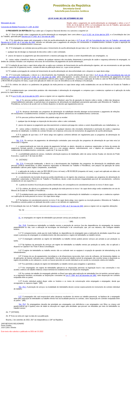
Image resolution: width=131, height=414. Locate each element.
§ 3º (17, 112)
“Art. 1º (18, 100)
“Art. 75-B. (22, 225)
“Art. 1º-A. (20, 140)
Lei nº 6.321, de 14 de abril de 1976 (95, 35)
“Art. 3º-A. (20, 164)
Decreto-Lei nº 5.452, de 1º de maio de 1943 (66, 206)
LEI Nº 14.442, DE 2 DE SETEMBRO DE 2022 (65, 18)
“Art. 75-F (22, 304)
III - (20, 218)
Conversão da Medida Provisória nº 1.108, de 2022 (20, 27)
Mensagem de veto (8, 23)
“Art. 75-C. (22, 287)
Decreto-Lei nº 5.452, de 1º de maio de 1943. (38, 36)
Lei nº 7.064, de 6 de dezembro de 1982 (81, 275)
